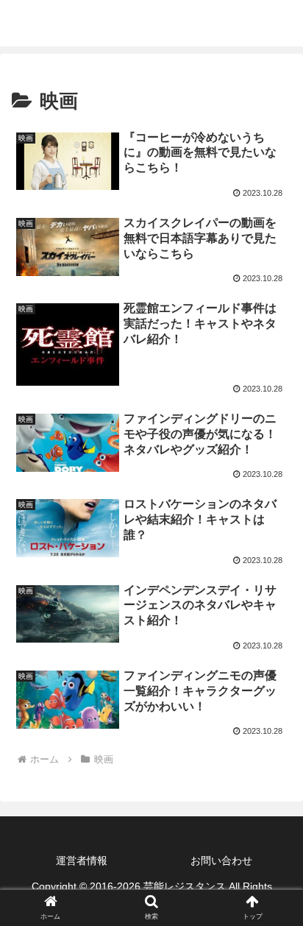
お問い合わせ (221, 860)
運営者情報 (81, 860)
